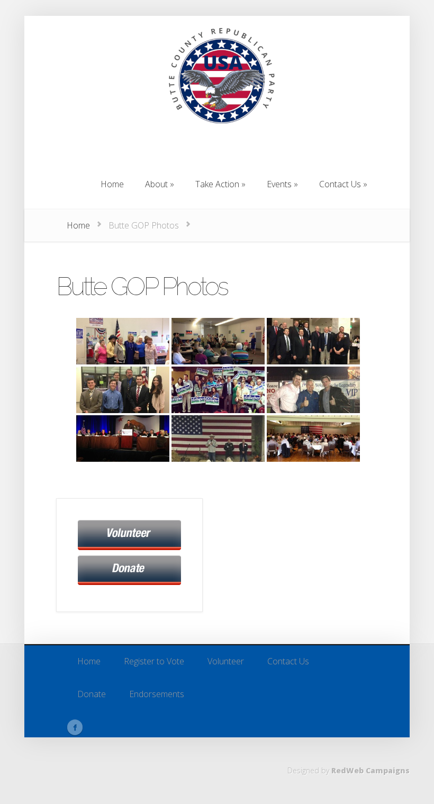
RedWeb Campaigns (370, 770)
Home (78, 225)
